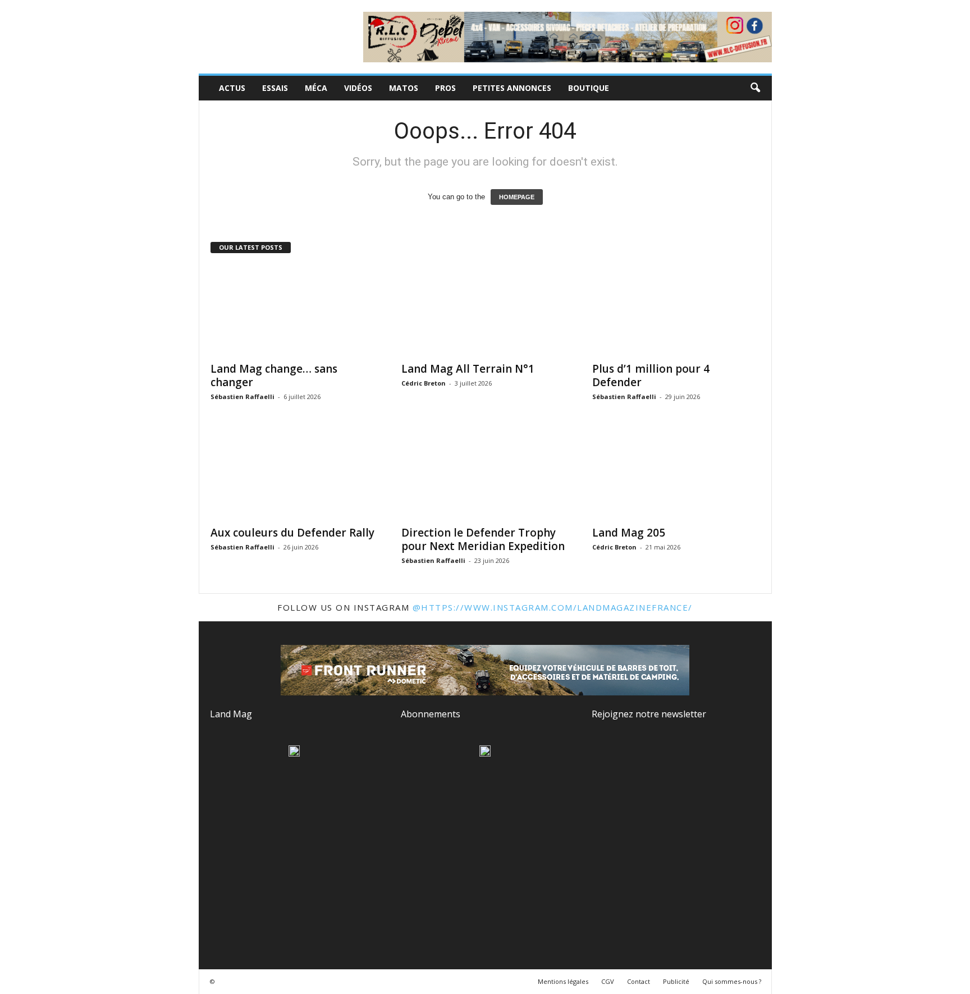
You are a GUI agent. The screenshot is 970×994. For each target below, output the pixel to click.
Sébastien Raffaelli (242, 396)
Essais (275, 88)
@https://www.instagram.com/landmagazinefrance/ (553, 607)
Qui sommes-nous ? (731, 981)
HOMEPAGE (516, 197)
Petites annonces (512, 88)
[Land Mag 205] (676, 474)
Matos (403, 88)
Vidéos (358, 88)
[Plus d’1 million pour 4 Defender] (676, 310)
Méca (316, 88)
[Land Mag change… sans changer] (295, 310)
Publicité (676, 981)
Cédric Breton (423, 383)
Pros (445, 88)
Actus (232, 88)
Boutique (588, 88)
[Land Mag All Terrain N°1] (485, 310)
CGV (607, 981)
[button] (755, 88)
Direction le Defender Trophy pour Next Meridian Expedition (483, 539)
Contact (638, 981)
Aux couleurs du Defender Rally (292, 532)
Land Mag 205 (628, 532)
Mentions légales (563, 981)
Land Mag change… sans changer (274, 375)
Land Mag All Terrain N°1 (467, 368)
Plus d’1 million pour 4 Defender (651, 375)
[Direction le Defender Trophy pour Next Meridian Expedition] (485, 474)
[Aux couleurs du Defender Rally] (295, 474)
